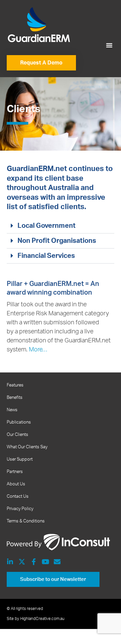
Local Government (46, 225)
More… (38, 350)
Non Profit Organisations (56, 240)
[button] (109, 45)
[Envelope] (57, 562)
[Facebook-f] (33, 562)
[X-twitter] (21, 562)
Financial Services (46, 256)
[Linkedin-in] (10, 562)
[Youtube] (45, 562)
